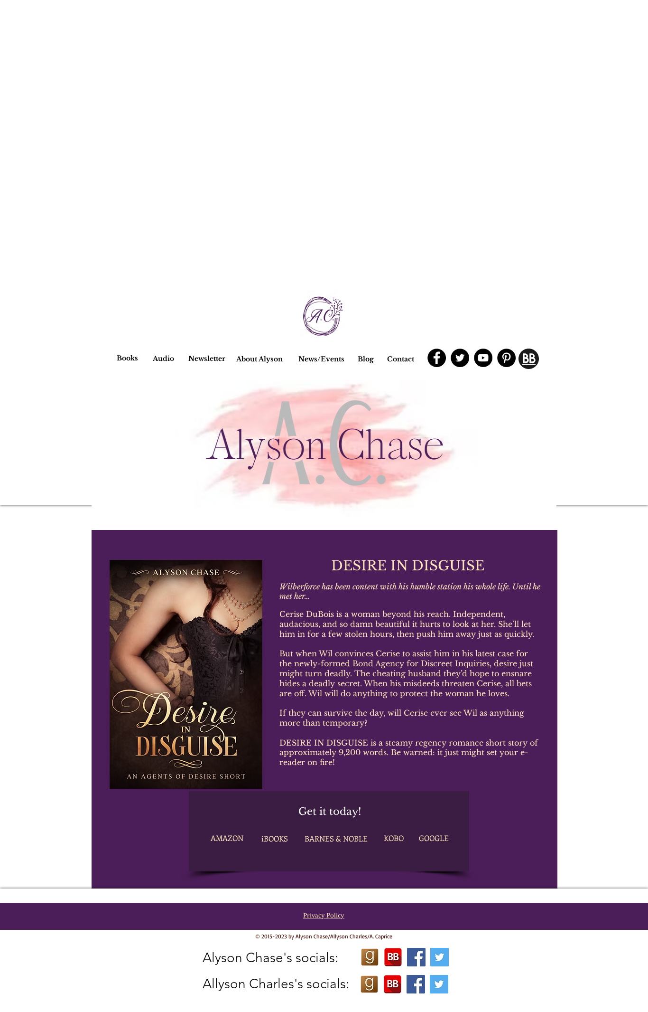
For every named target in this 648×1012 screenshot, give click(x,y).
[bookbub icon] (393, 957)
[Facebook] (436, 358)
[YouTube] (483, 358)
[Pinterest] (506, 358)
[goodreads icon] (370, 957)
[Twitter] (460, 358)
